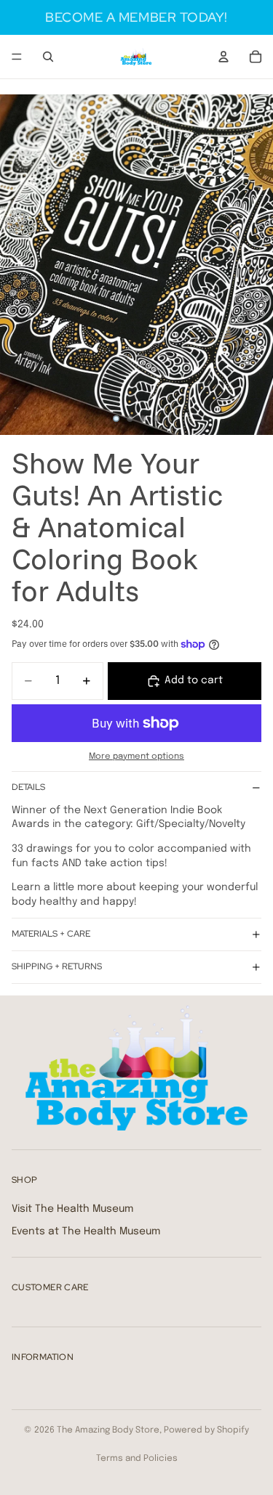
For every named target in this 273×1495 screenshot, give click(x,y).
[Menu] (16, 56)
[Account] (223, 57)
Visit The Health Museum (72, 1208)
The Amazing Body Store (108, 1430)
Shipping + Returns (57, 966)
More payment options (136, 756)
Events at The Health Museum (86, 1231)
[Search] (48, 57)
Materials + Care (51, 934)
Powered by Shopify (206, 1430)
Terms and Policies (137, 1458)
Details (28, 787)
